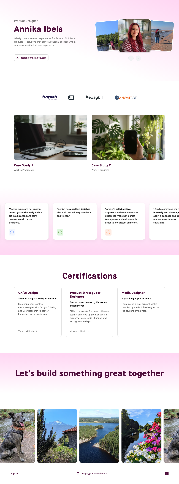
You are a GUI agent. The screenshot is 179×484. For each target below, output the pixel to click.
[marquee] (89, 221)
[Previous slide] (131, 58)
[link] (31, 57)
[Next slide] (138, 58)
